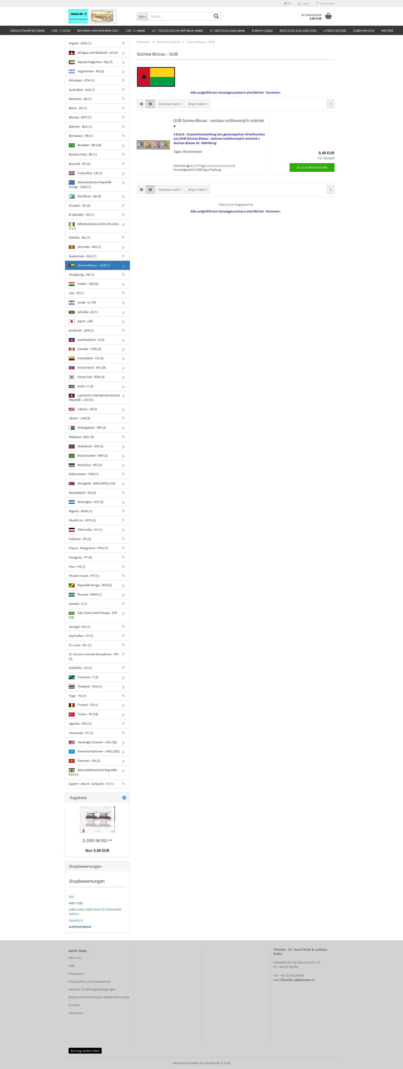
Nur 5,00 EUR (97, 850)
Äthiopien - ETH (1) (81, 80)
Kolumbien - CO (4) (90, 358)
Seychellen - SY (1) (81, 636)
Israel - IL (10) (86, 302)
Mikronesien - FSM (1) (84, 474)
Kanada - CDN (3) (89, 349)
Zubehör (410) (363, 30)
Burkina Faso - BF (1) (83, 154)
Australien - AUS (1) (82, 90)
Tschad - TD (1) (87, 705)
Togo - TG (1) (77, 696)
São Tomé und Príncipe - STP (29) (93, 615)
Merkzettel (326, 3)
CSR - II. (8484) (135, 30)
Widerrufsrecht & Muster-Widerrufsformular (99, 997)
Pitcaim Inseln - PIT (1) (84, 576)
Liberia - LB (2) (87, 409)
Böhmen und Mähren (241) (98, 30)
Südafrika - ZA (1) (80, 668)
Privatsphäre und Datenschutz (90, 981)
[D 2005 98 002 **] (97, 819)
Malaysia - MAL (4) (81, 437)
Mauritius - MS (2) (89, 465)
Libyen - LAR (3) (79, 418)
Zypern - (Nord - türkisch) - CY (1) (91, 784)
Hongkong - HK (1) (81, 274)
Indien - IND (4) (87, 284)
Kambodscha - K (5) (90, 340)
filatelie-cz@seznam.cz (298, 980)
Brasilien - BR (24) (89, 145)
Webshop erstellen (186, 1063)
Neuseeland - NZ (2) (82, 492)
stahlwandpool (80, 926)
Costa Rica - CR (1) (89, 173)
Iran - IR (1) (76, 293)
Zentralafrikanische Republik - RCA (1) (93, 772)
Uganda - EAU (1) (80, 723)
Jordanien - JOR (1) (81, 330)
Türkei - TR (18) (87, 714)
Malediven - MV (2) (90, 446)
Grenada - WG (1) (89, 247)
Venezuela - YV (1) (81, 733)
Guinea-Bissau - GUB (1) (93, 265)
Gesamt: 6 (76, 920)
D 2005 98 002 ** (97, 840)
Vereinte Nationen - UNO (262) (98, 751)
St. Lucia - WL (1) (80, 645)
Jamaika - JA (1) (87, 312)
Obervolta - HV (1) (89, 529)
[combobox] (170, 104)
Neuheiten (76, 1013)
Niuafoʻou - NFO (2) (82, 520)
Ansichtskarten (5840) (27, 30)
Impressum (76, 973)
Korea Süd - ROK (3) (90, 377)
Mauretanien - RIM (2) (92, 455)
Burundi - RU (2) (79, 164)
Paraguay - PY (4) (80, 557)
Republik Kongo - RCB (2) (94, 585)
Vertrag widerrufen (85, 1051)
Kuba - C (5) (85, 386)
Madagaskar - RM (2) (91, 427)
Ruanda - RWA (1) (89, 594)
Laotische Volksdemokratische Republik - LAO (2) (94, 397)
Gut (71, 896)
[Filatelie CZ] (99, 16)
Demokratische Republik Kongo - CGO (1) (90, 184)
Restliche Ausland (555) (298, 30)
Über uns (75, 958)
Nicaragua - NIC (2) (90, 502)
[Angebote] (124, 798)
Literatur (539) (334, 30)
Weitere (387, 30)
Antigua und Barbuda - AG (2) (97, 52)
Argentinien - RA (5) (90, 71)
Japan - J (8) (85, 321)
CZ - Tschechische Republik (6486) (177, 30)
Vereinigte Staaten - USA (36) (97, 742)
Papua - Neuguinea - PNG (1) (88, 548)
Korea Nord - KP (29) (91, 367)
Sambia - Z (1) (78, 604)
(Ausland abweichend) (220, 166)
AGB (71, 965)
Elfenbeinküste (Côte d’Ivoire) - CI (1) (94, 226)
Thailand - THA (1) (89, 686)
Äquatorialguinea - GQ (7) (94, 62)
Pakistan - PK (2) (80, 539)
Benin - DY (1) (78, 108)
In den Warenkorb (312, 167)
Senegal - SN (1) (79, 626)
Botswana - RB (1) (81, 136)
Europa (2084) (262, 30)
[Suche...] (216, 16)
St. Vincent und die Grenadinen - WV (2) (94, 656)
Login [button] (305, 3)
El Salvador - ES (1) (81, 214)
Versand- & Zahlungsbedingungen (92, 989)
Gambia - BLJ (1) (79, 237)
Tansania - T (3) (87, 677)
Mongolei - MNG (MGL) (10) (96, 483)
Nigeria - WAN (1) (80, 511)
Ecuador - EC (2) (79, 205)
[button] (288, 3)
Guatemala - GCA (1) (82, 256)
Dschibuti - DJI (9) (89, 196)
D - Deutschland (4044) (227, 30)
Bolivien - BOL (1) (80, 126)
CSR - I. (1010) (61, 30)
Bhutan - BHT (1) (80, 117)
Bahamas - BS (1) (80, 99)
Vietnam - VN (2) (88, 761)
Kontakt (74, 1005)
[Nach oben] (390, 1062)
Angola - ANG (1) (80, 43)
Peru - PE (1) (77, 566)
